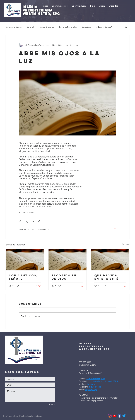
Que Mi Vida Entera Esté (106, 277)
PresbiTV (91, 384)
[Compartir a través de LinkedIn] (33, 221)
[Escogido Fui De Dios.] (68, 259)
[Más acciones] (114, 45)
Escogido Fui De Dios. (65, 277)
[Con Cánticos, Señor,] (25, 259)
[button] (126, 27)
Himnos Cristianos (46, 27)
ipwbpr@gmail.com (87, 365)
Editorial (30, 27)
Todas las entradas (13, 27)
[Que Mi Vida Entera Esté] (110, 259)
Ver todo (125, 244)
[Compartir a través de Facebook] (20, 221)
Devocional (86, 27)
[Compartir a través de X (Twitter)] (26, 221)
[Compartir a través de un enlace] (39, 221)
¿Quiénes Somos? (104, 27)
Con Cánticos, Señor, (23, 277)
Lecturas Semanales (68, 27)
